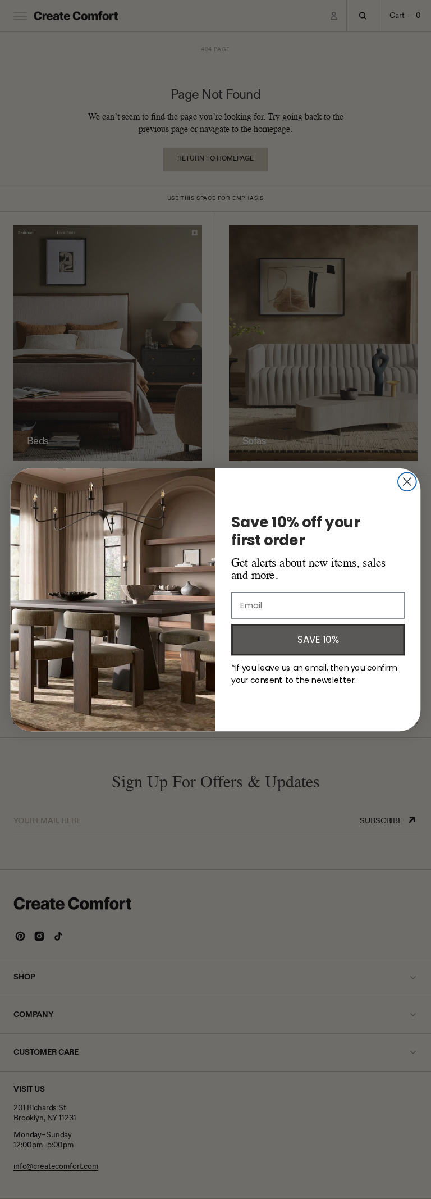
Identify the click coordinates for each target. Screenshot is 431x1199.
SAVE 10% (318, 638)
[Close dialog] (407, 481)
